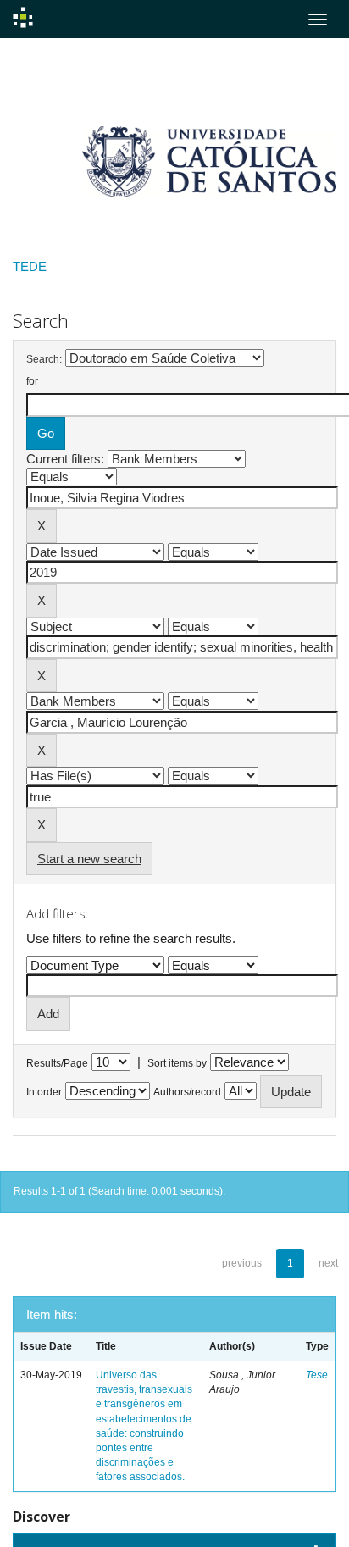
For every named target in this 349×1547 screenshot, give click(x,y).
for (32, 381)
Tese (317, 1375)
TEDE (30, 266)
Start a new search (89, 858)
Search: (44, 359)
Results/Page (57, 1063)
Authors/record (187, 1092)
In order (44, 1092)
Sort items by (177, 1063)
